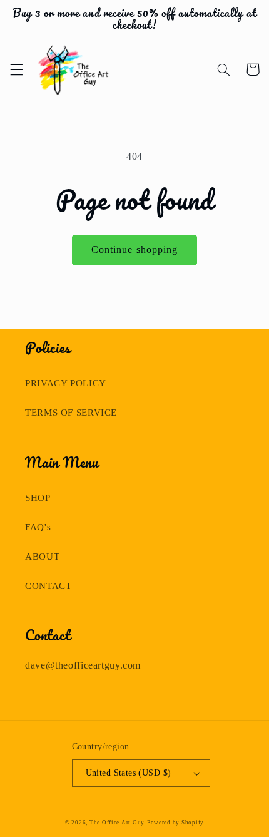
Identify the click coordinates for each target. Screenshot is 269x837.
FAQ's (38, 527)
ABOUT (42, 557)
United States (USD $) (128, 773)
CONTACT (48, 586)
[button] (16, 69)
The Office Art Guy (117, 822)
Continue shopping (134, 249)
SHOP (38, 498)
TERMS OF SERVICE (71, 413)
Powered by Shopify (175, 822)
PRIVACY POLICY (65, 383)
